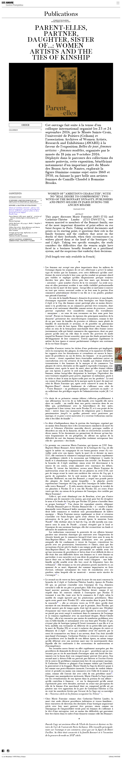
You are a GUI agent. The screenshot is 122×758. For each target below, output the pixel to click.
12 (55, 564)
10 (65, 503)
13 (56, 574)
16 (111, 673)
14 (57, 602)
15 (108, 610)
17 (99, 693)
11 (52, 521)
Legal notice (114, 756)
